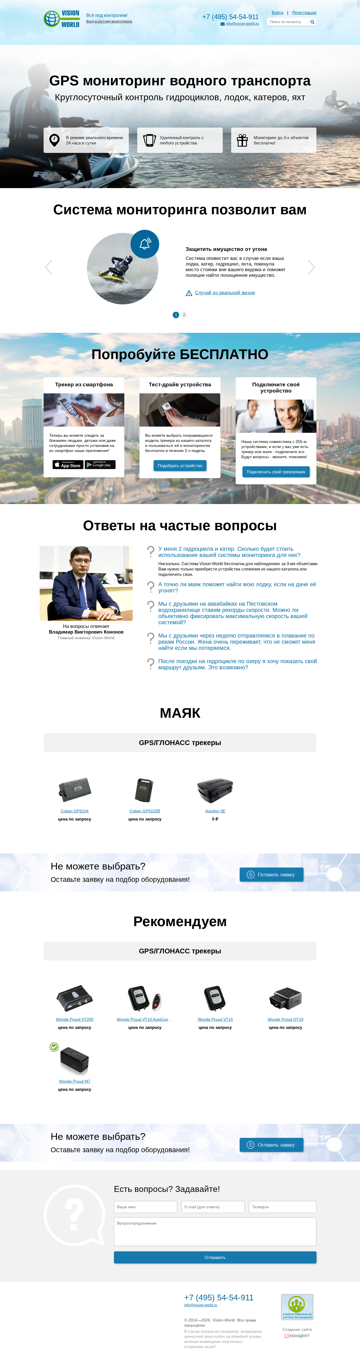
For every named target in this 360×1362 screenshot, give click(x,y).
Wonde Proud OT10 (285, 1019)
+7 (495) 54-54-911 (230, 17)
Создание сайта (297, 1329)
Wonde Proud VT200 (74, 1019)
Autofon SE (215, 811)
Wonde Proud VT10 (215, 1019)
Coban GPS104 (75, 811)
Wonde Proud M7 (74, 1081)
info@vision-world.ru (242, 23)
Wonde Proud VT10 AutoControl (145, 1019)
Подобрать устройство (180, 465)
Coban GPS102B (145, 811)
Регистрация (304, 12)
